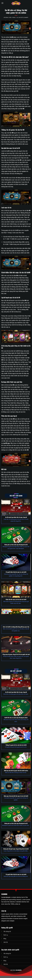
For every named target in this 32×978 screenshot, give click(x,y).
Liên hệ (6, 942)
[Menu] (2, 3)
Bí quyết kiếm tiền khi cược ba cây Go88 (16, 572)
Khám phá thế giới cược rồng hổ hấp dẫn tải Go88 (16, 849)
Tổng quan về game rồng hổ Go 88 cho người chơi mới (16, 654)
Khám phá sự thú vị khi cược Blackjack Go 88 (16, 544)
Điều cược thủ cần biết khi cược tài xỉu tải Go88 (16, 796)
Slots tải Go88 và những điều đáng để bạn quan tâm (16, 627)
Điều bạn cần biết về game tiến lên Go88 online (16, 770)
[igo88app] (16, 3)
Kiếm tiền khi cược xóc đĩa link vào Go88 (16, 599)
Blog (5, 938)
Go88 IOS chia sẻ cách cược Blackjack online (16, 717)
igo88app (25, 17)
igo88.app (6, 443)
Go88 (11, 37)
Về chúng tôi (7, 931)
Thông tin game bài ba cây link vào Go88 (16, 745)
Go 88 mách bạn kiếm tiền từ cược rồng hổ (16, 517)
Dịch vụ (6, 935)
